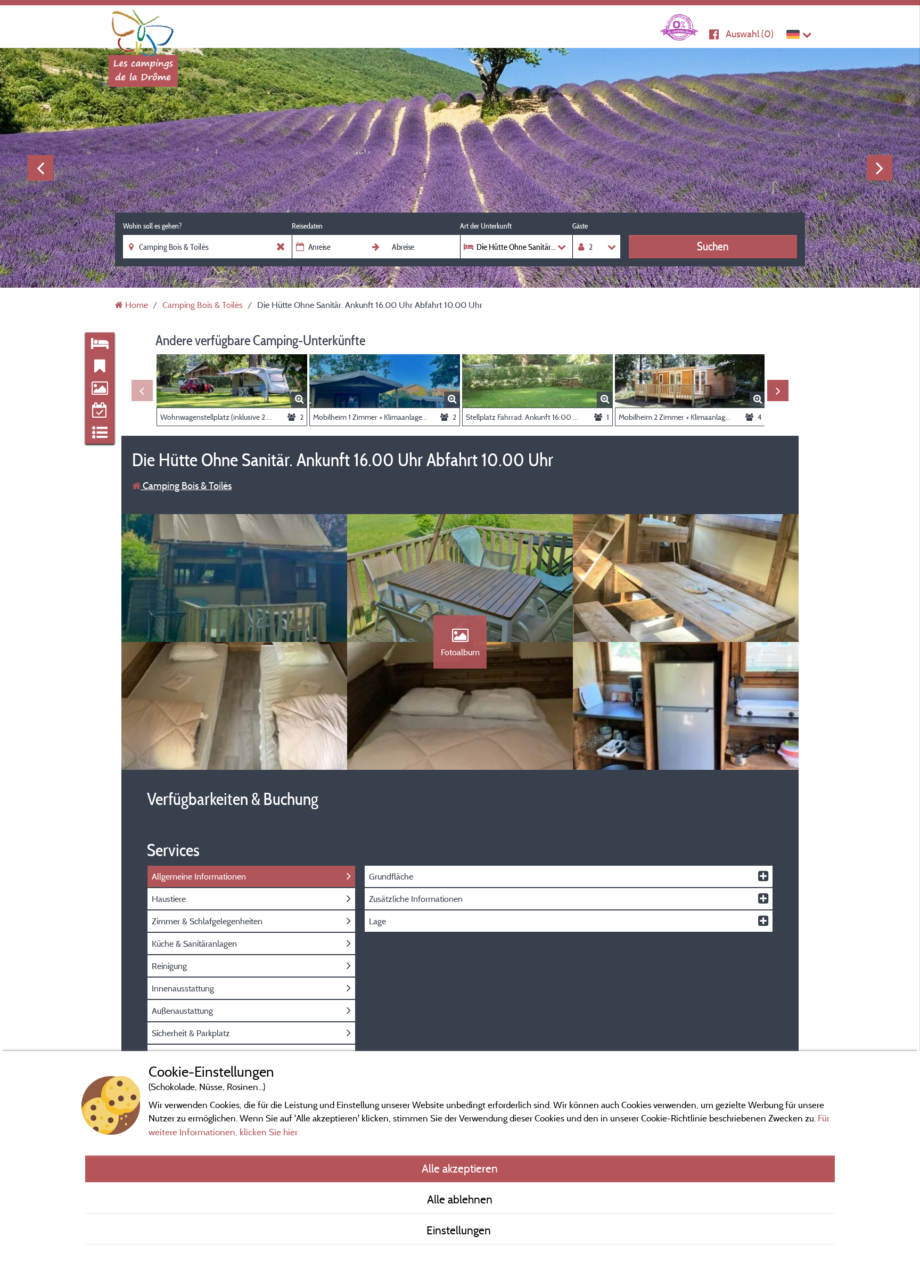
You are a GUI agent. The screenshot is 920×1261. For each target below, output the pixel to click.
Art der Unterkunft (486, 226)
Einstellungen (460, 1230)
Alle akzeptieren (460, 1168)
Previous (40, 168)
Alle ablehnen (459, 1199)
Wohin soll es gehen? (152, 226)
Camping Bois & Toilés (186, 485)
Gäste (580, 226)
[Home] (143, 29)
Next (879, 168)
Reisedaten (307, 226)
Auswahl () (750, 34)
